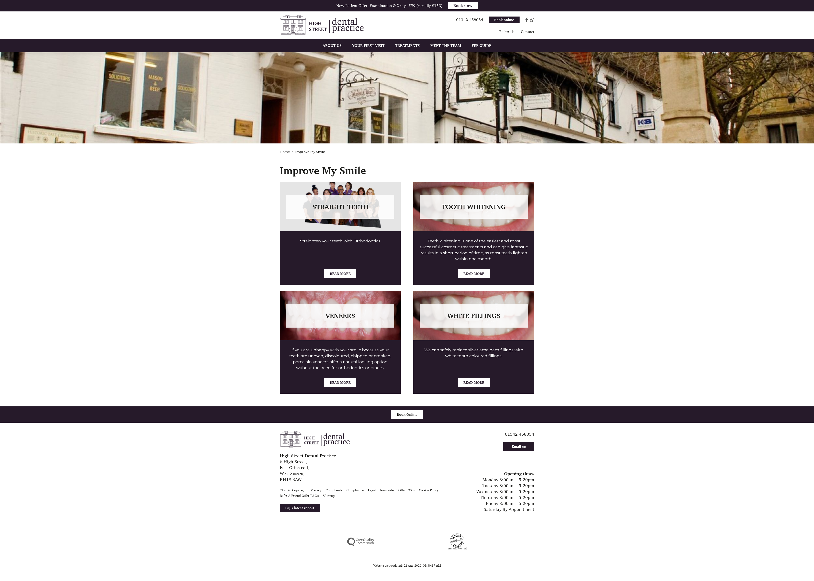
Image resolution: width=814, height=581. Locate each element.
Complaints (334, 490)
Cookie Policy (429, 490)
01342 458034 (519, 434)
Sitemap (329, 495)
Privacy (316, 490)
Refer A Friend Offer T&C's (299, 495)
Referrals (506, 31)
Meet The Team (445, 45)
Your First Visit (368, 45)
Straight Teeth (340, 206)
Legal (372, 490)
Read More (340, 273)
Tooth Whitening (474, 206)
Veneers (340, 315)
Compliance (355, 490)
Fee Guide (481, 45)
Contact (527, 31)
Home (285, 152)
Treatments (407, 45)
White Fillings (473, 315)
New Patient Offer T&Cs (397, 490)
